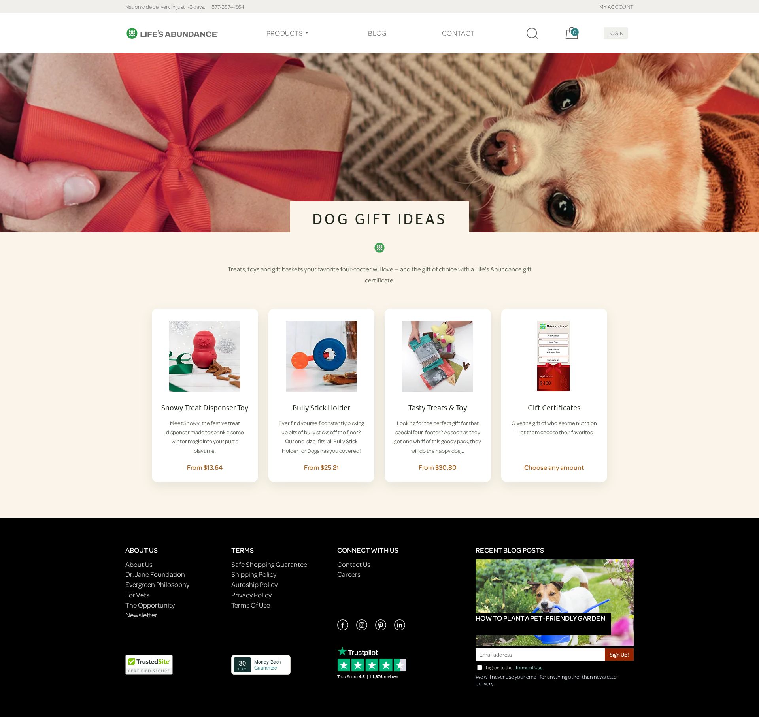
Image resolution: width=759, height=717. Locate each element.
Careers (349, 574)
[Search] (532, 33)
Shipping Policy (253, 574)
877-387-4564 (227, 6)
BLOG (377, 33)
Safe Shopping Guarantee (269, 564)
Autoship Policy (254, 584)
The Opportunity (150, 605)
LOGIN (616, 33)
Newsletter (141, 615)
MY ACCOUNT (616, 6)
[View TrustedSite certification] (149, 664)
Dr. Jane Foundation (155, 574)
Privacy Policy (251, 595)
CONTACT (458, 33)
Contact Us (353, 564)
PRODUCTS (284, 33)
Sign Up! (619, 654)
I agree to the (514, 667)
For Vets (137, 595)
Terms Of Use (250, 605)
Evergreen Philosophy (157, 584)
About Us (139, 564)
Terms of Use (529, 667)
